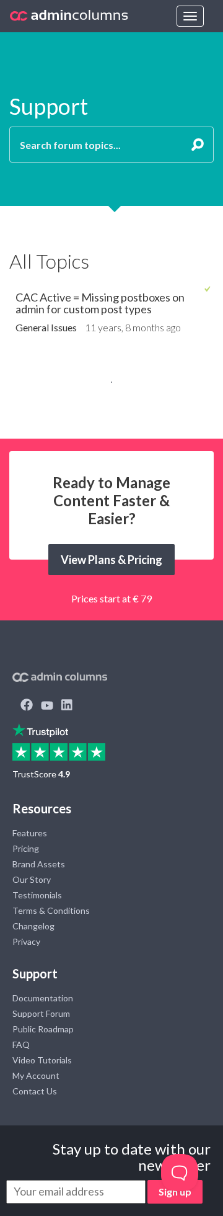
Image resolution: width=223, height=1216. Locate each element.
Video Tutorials (42, 1060)
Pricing (25, 848)
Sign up (175, 1191)
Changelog (33, 926)
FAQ (21, 1044)
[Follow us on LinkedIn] (66, 706)
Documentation (42, 998)
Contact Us (34, 1091)
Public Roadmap (43, 1029)
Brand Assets (38, 864)
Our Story (31, 879)
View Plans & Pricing (111, 559)
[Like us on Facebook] (26, 706)
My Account (35, 1075)
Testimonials (37, 895)
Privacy (26, 941)
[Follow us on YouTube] (47, 706)
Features (29, 833)
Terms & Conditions (51, 910)
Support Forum (41, 1013)
